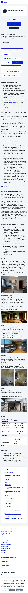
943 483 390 (8, 495)
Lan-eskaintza (4, 542)
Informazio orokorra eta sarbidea (12, 50)
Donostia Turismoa (5, 563)
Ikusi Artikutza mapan (8, 472)
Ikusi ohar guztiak (14, 24)
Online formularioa (14, 102)
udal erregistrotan (18, 106)
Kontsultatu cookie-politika (14, 588)
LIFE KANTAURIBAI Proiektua (11, 67)
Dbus (2, 567)
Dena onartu (11, 590)
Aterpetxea (17, 63)
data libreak (7, 110)
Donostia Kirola (4, 559)
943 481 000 (8, 485)
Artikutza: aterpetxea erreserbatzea (13, 514)
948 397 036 (8, 504)
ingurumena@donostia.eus (20, 457)
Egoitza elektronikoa (5, 546)
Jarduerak (6, 63)
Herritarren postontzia (7, 536)
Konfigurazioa (4, 590)
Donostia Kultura (4, 561)
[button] (21, 2)
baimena (5, 178)
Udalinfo (7, 479)
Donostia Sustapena (5, 565)
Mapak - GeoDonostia (5, 548)
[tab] (11, 19)
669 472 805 (8, 506)
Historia (6, 54)
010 (6, 482)
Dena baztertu (20, 590)
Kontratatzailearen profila (6, 544)
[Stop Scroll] (9, 19)
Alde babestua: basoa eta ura (11, 58)
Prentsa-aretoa (4, 550)
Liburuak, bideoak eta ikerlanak (12, 71)
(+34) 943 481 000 (6, 533)
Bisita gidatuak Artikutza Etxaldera (12, 516)
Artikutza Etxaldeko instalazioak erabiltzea (14, 518)
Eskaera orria (6, 106)
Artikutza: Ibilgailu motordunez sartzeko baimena (14, 488)
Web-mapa (3, 552)
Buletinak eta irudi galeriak (11, 75)
